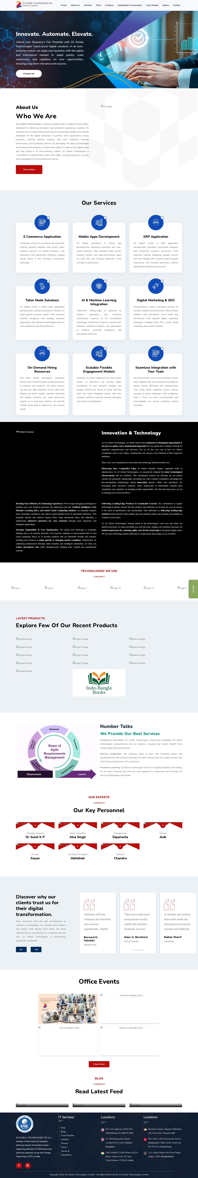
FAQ (63, 1127)
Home (64, 5)
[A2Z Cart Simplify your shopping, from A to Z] (42, 655)
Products (109, 5)
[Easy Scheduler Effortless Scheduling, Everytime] (42, 639)
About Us (75, 5)
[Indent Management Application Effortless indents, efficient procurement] (155, 663)
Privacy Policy (64, 1145)
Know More (29, 169)
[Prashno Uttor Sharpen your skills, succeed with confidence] (42, 671)
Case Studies (152, 5)
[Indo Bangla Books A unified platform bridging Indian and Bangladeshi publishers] (99, 683)
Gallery (165, 5)
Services (88, 5)
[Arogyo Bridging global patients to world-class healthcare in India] (99, 639)
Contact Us (28, 73)
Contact (176, 5)
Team (98, 5)
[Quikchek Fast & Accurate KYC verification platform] (99, 655)
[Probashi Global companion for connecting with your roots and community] (155, 655)
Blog (63, 1131)
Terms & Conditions (66, 1153)
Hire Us (193, 589)
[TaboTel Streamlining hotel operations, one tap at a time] (99, 647)
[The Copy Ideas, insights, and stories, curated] (155, 647)
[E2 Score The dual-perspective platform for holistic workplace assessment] (42, 663)
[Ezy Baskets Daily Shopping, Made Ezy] (42, 647)
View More (99, 1064)
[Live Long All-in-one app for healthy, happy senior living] (155, 639)
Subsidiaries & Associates (130, 5)
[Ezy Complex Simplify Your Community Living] (99, 663)
